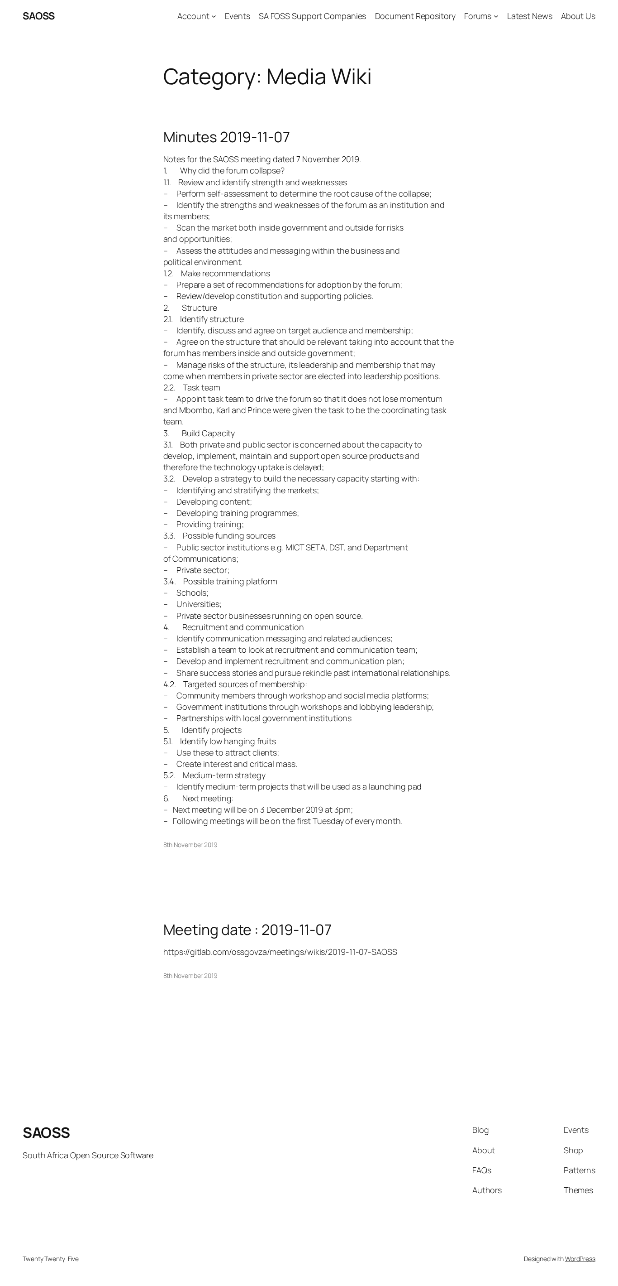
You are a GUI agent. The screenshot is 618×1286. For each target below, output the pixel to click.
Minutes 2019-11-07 (226, 137)
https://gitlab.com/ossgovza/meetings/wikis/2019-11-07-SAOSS (280, 951)
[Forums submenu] (496, 16)
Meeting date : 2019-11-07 (247, 929)
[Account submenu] (213, 16)
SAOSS (39, 16)
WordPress (580, 1258)
